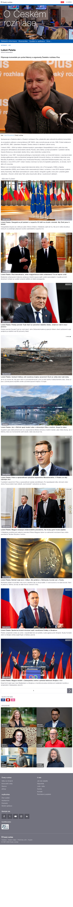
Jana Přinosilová (9, 135)
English (30, 840)
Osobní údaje (12, 840)
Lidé (9, 45)
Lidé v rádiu (41, 786)
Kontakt (39, 791)
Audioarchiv (5, 800)
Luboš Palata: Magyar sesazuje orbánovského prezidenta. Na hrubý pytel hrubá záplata (33, 530)
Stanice (4, 786)
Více (49, 41)
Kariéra (39, 789)
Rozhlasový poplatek (44, 794)
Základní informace (9, 41)
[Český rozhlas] (6, 2)
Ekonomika (23, 41)
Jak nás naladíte (42, 781)
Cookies (4, 840)
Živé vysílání (6, 798)
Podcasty (5, 803)
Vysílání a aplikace (37, 41)
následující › (69, 690)
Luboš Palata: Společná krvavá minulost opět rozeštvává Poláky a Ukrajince (29, 630)
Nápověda (40, 783)
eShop (4, 789)
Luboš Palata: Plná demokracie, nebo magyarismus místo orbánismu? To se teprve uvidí (33, 274)
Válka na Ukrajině (7, 781)
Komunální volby (7, 783)
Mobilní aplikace (7, 806)
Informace (4, 45)
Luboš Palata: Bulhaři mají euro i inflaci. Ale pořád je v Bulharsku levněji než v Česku (32, 580)
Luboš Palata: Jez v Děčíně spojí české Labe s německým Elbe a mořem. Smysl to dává (33, 427)
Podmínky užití (22, 840)
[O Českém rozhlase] (36, 21)
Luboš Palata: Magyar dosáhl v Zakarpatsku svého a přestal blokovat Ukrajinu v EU (31, 680)
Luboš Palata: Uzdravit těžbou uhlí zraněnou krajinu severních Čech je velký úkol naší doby (35, 377)
